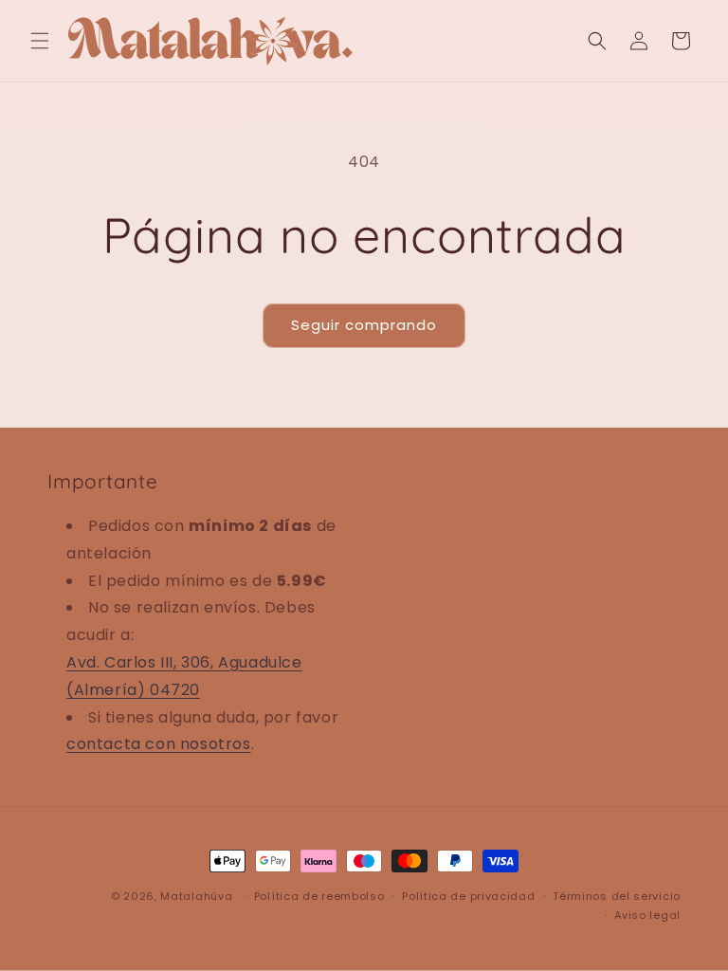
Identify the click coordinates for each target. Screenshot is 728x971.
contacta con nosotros (158, 744)
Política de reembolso (319, 896)
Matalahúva (196, 896)
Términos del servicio (617, 896)
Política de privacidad (468, 896)
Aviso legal (647, 915)
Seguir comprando (364, 325)
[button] (40, 41)
